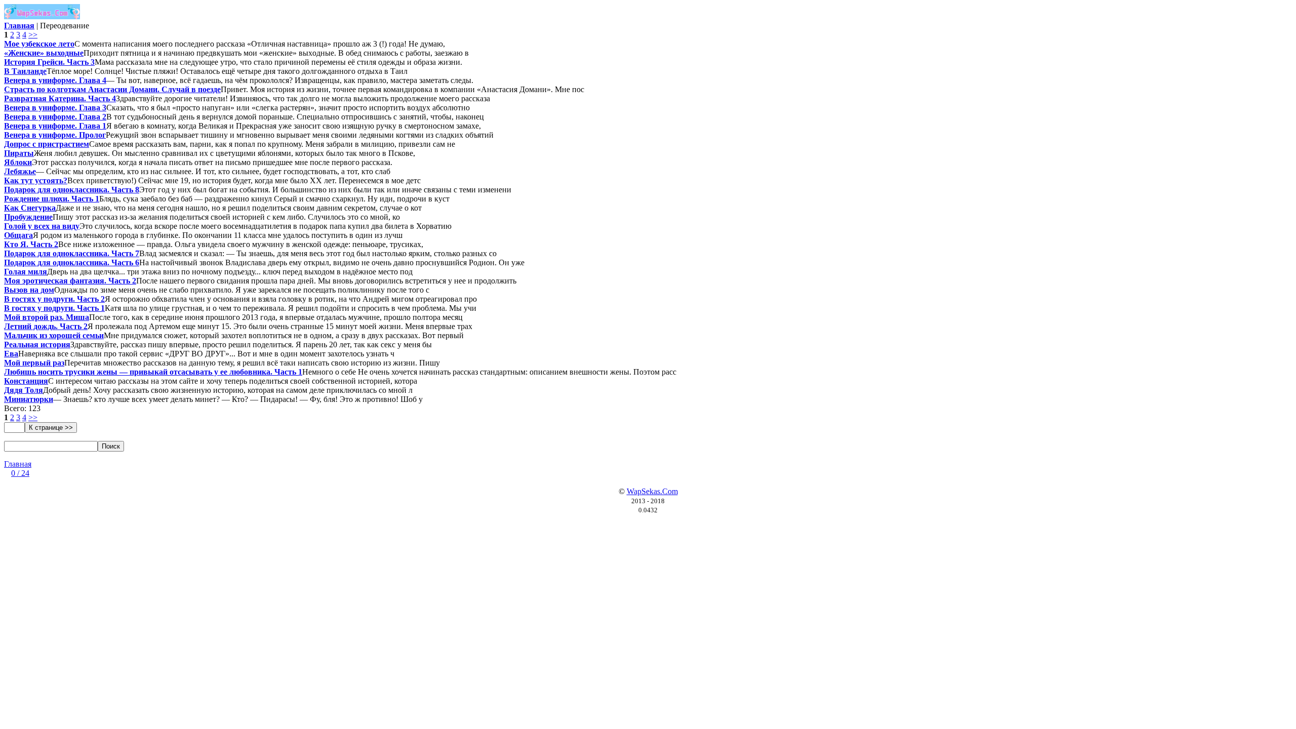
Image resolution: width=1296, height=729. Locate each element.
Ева (11, 353)
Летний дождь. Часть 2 (46, 326)
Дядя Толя (23, 390)
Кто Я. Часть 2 (31, 244)
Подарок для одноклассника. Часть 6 (71, 262)
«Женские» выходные (44, 53)
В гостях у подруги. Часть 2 (54, 299)
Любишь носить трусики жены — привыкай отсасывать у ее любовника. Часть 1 (153, 372)
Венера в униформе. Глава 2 (55, 116)
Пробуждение (28, 217)
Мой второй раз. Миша (46, 317)
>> (32, 34)
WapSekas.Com (652, 491)
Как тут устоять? (35, 180)
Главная (17, 464)
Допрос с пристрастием (46, 144)
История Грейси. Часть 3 (49, 62)
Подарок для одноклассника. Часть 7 (71, 253)
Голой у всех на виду (41, 226)
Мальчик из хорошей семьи (54, 335)
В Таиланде (25, 71)
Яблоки (18, 162)
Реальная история (37, 344)
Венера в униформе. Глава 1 (55, 126)
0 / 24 (20, 473)
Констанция (26, 381)
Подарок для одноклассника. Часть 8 (71, 189)
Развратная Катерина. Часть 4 (60, 98)
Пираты (19, 153)
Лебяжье (20, 171)
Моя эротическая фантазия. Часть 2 (70, 280)
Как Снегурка (30, 208)
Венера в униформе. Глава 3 (55, 107)
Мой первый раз (34, 362)
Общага (18, 235)
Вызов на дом (29, 290)
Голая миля (25, 271)
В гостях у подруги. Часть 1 (54, 308)
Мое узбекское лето (39, 43)
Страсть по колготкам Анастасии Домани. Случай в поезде (112, 89)
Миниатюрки (28, 399)
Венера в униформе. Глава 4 (55, 80)
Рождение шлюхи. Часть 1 (51, 198)
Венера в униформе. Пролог (55, 135)
